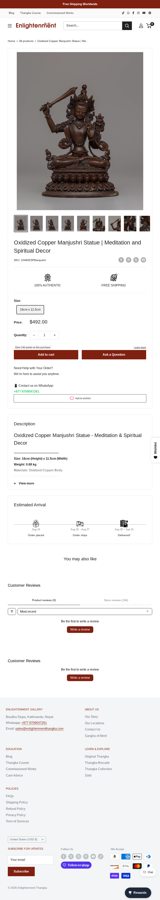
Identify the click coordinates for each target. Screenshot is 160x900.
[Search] (127, 25)
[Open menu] (10, 25)
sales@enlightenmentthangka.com (39, 728)
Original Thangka (97, 756)
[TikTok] (123, 12)
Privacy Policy (16, 815)
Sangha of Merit (96, 735)
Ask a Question (114, 354)
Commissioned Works (60, 12)
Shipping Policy (17, 802)
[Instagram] (138, 12)
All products (26, 41)
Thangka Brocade (97, 762)
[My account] (141, 26)
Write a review (80, 629)
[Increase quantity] (55, 335)
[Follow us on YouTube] (93, 856)
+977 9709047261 (26, 391)
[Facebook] (133, 12)
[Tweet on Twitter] (136, 260)
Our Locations (94, 723)
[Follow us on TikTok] (100, 856)
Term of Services (17, 821)
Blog (11, 12)
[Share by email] (143, 260)
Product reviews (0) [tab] (44, 600)
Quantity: (20, 335)
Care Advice (14, 775)
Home (11, 41)
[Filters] (12, 611)
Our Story (91, 716)
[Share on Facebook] (121, 260)
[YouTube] (144, 12)
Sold (88, 775)
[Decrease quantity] (34, 335)
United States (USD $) (23, 839)
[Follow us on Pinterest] (86, 856)
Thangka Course (30, 12)
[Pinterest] (149, 12)
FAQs (10, 796)
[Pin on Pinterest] (128, 260)
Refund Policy (15, 808)
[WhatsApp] (128, 12)
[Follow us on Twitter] (71, 856)
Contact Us (92, 729)
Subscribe (21, 871)
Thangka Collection (98, 769)
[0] (149, 25)
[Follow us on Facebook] (63, 856)
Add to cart (46, 354)
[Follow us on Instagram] (78, 856)
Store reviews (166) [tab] (116, 600)
